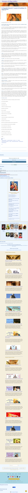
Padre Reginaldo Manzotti (15, 141)
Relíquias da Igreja (4, 142)
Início (8, 473)
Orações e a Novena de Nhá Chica (10, 431)
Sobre (10, 473)
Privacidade (19, 473)
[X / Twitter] (15, 476)
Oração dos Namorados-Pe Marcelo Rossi (11, 457)
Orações (13, 473)
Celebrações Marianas (9, 140)
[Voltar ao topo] (26, 491)
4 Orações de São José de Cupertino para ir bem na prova (13, 286)
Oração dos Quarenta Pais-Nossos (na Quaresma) (12, 350)
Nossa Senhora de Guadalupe (5, 141)
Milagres (19, 140)
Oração (10, 141)
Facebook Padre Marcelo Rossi (5, 176)
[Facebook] (8, 476)
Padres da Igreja (21, 141)
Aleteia (4, 138)
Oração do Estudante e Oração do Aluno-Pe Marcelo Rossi (14, 378)
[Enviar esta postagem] (1, 139)
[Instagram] (11, 476)
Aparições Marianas (4, 140)
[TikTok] (19, 476)
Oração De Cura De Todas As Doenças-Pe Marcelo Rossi (13, 391)
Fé (16, 140)
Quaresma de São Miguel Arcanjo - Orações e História (13, 311)
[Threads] (17, 476)
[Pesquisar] (18, 1)
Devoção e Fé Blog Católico (9, 1)
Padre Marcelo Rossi (4, 175)
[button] (1, 12)
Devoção (14, 140)
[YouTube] (13, 476)
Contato (16, 473)
